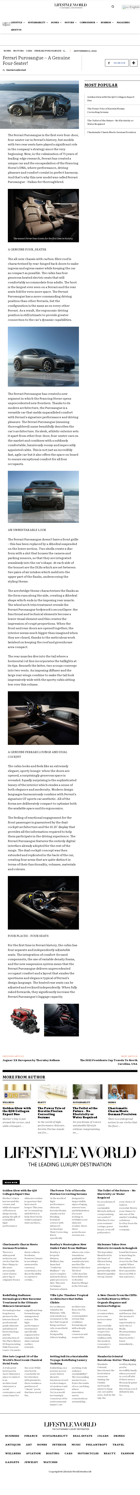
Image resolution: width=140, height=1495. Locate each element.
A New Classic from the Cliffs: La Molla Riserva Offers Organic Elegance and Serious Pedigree (117, 1300)
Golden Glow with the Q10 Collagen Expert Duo (17, 1111)
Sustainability (81, 1102)
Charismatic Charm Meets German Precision (111, 132)
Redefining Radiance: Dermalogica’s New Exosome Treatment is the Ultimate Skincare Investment (22, 1300)
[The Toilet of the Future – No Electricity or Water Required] (87, 1091)
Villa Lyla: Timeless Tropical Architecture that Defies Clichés (69, 1298)
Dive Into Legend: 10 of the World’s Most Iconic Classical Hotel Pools (22, 1359)
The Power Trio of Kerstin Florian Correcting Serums (106, 110)
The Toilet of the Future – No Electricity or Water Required (85, 1113)
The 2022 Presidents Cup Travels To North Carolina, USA (108, 1061)
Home (7, 50)
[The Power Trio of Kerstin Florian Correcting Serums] (52, 1091)
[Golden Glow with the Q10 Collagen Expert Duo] (17, 1091)
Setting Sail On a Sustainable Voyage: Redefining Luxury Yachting (69, 1359)
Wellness (8, 1102)
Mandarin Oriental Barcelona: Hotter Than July (116, 1358)
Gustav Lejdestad (16, 70)
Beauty (42, 1102)
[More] (133, 63)
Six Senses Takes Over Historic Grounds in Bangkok (117, 1246)
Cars (29, 50)
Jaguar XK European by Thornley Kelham (31, 1060)
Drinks (112, 1102)
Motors (18, 50)
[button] (112, 6)
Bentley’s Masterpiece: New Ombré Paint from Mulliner (68, 1246)
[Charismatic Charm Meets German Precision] (123, 1091)
